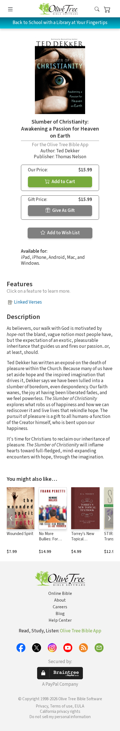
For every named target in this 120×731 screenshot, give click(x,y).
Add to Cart (63, 181)
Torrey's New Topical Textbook (82, 539)
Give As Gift (63, 210)
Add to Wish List (63, 233)
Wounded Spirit (20, 534)
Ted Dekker (68, 151)
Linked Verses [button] (28, 302)
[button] (97, 10)
